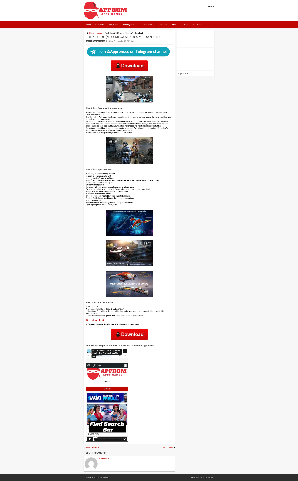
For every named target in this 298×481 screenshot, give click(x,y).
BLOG (174, 25)
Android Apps (146, 25)
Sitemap (106, 477)
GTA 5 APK (197, 25)
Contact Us (163, 25)
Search (211, 6)
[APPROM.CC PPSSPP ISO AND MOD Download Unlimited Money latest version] (105, 19)
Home (88, 25)
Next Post (168, 447)
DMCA (186, 25)
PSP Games (100, 25)
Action (99, 33)
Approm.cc (98, 477)
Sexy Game (113, 25)
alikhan (110, 41)
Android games (128, 25)
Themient (210, 477)
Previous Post (93, 447)
